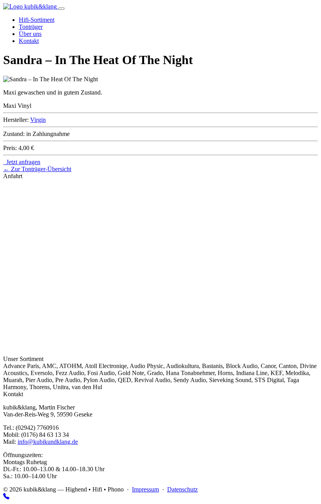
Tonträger (31, 26)
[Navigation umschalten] (61, 8)
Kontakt (29, 41)
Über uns (30, 33)
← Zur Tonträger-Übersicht (37, 169)
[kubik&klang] (30, 6)
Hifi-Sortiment (36, 19)
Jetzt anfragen (21, 162)
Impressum (145, 489)
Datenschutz (182, 489)
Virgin (38, 119)
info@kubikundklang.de (48, 441)
